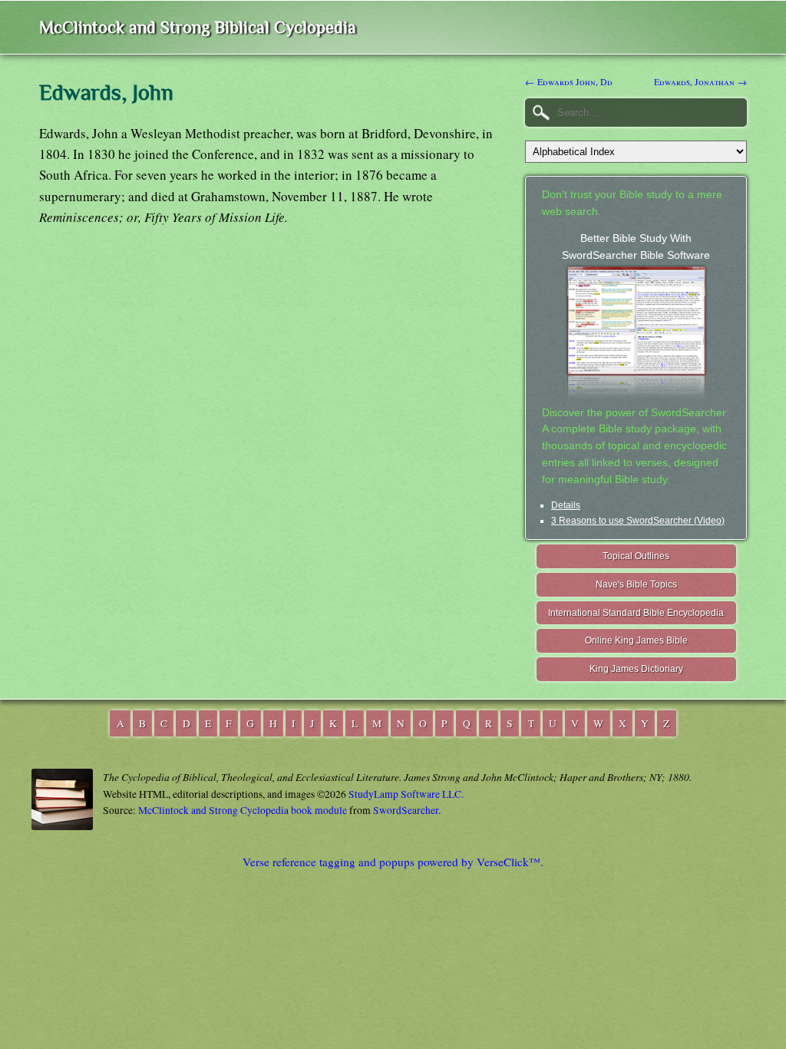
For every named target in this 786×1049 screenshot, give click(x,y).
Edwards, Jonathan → (700, 81)
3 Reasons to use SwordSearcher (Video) (638, 520)
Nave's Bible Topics (636, 584)
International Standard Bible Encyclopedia (636, 612)
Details (565, 505)
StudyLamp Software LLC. (406, 794)
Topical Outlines (636, 556)
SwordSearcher (405, 810)
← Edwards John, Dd (569, 81)
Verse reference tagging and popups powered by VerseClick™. (393, 861)
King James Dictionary (636, 668)
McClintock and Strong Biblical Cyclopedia (197, 27)
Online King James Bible (636, 640)
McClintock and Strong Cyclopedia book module (242, 810)
